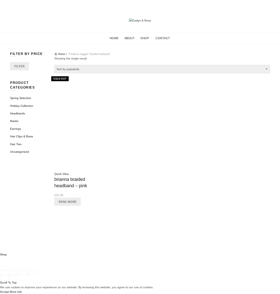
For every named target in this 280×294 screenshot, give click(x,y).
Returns (214, 234)
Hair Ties (16, 144)
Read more (67, 201)
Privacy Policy (218, 242)
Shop (145, 36)
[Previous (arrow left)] (4, 278)
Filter (19, 66)
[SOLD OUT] (79, 97)
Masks (14, 121)
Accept (4, 291)
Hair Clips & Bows (21, 136)
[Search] (246, 20)
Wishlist (258, 18)
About (129, 38)
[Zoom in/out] (32, 272)
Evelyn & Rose (29, 249)
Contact (163, 38)
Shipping (215, 226)
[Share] (13, 272)
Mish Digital (88, 249)
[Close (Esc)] (4, 272)
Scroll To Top (8, 282)
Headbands (17, 113)
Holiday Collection (21, 105)
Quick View (61, 173)
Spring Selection (20, 98)
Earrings (15, 128)
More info (16, 291)
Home (114, 38)
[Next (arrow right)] (13, 278)
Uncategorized (19, 151)
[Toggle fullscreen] (23, 272)
